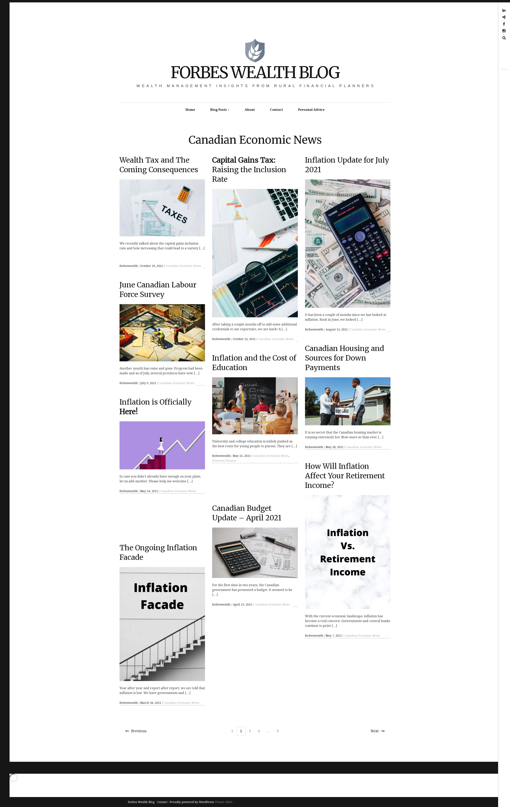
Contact (276, 110)
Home (190, 110)
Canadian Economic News (183, 265)
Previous (139, 731)
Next (375, 731)
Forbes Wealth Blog (255, 72)
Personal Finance (224, 460)
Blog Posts (218, 110)
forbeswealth (129, 265)
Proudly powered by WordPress (192, 802)
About (250, 110)
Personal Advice (311, 110)
